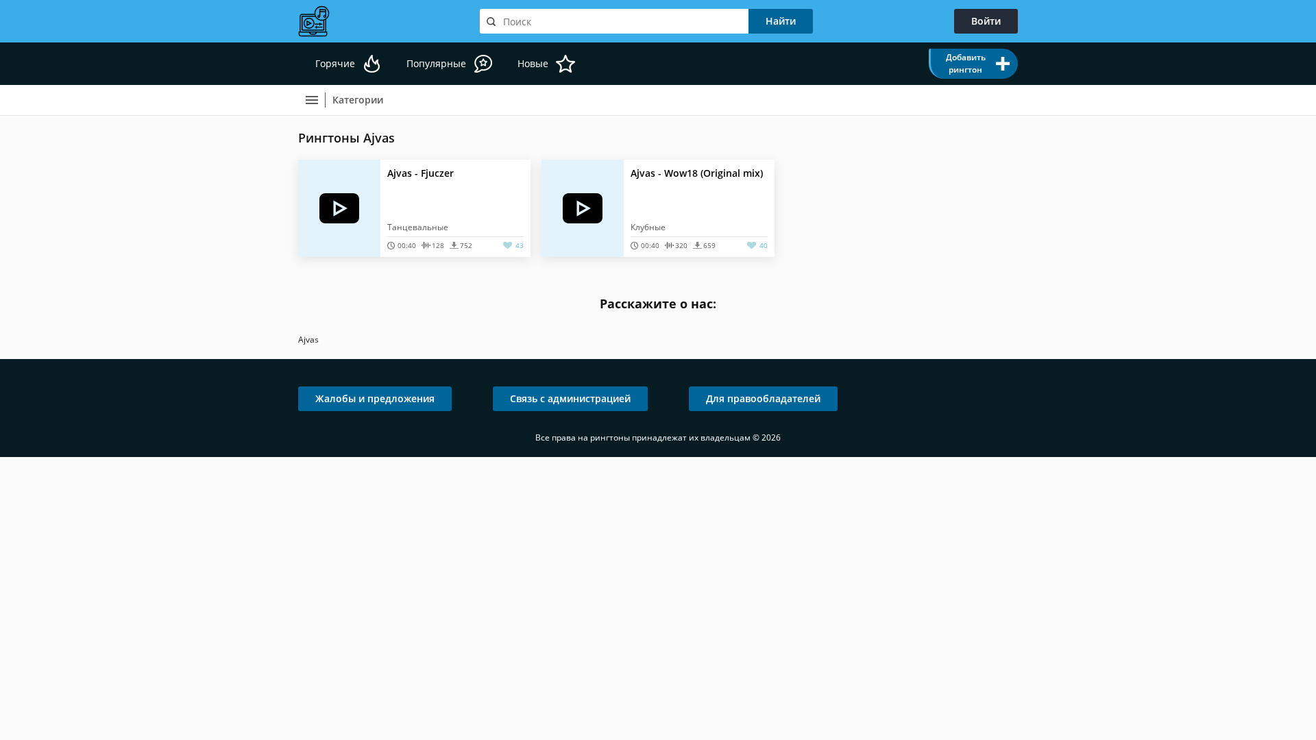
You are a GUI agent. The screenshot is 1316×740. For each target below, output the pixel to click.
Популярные (436, 63)
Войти (986, 20)
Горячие (335, 63)
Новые (532, 63)
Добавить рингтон (966, 63)
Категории (357, 99)
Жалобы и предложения (375, 398)
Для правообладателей (763, 398)
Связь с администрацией (570, 398)
